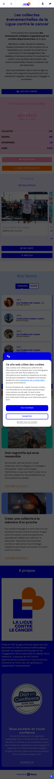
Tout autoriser (27, 408)
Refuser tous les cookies (27, 422)
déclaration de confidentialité (32, 380)
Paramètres (27, 416)
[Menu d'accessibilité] (51, 776)
